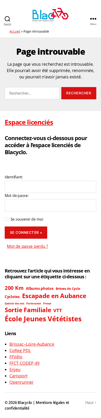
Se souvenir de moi (27, 219)
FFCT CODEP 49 (24, 363)
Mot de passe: (17, 195)
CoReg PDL (20, 350)
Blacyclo (25, 402)
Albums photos (40, 288)
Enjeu (14, 369)
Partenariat (33, 303)
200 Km (14, 287)
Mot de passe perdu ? (27, 246)
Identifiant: (14, 177)
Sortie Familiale (28, 310)
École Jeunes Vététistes (43, 318)
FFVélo (15, 357)
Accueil (14, 31)
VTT (57, 310)
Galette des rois (14, 303)
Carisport (18, 376)
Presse (47, 303)
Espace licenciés (29, 122)
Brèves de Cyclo (68, 288)
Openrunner (21, 382)
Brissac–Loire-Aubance (31, 344)
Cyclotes (12, 296)
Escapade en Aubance (54, 295)
